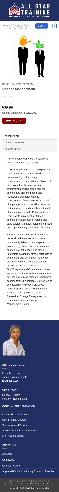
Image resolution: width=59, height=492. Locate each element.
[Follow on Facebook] (9, 26)
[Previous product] (11, 99)
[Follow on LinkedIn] (26, 26)
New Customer (28, 483)
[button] (4, 26)
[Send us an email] (20, 26)
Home (5, 84)
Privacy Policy (46, 483)
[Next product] (5, 99)
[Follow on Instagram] (15, 26)
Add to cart (14, 120)
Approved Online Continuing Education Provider (28, 471)
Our (9, 269)
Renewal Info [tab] (12, 149)
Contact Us (8, 459)
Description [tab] (12, 136)
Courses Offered (22, 84)
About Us (7, 454)
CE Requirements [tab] (15, 143)
